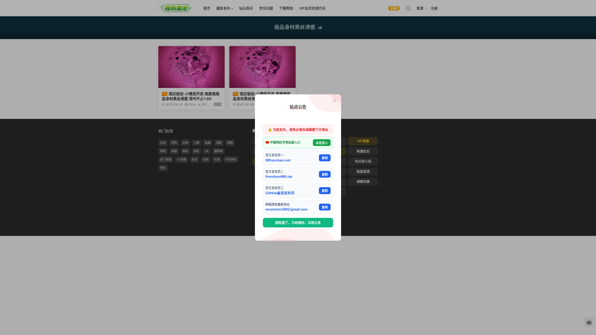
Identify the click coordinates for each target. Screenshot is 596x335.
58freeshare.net (278, 160)
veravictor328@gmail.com (286, 209)
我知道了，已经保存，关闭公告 (298, 222)
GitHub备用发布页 (280, 193)
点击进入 (322, 142)
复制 (325, 158)
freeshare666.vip (278, 176)
